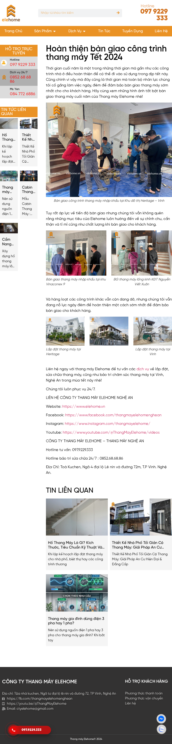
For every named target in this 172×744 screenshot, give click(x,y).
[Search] (118, 13)
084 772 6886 (22, 94)
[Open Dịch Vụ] (84, 31)
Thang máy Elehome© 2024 (86, 739)
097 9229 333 (154, 15)
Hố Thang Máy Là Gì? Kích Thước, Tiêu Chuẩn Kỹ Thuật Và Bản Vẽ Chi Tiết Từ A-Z (8, 137)
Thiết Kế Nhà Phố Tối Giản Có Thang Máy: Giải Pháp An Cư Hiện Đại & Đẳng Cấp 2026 (28, 137)
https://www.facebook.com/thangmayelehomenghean (113, 415)
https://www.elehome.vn (83, 407)
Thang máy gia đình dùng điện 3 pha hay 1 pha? (7, 190)
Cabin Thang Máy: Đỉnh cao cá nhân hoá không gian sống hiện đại (28, 190)
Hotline (147, 6)
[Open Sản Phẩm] (54, 31)
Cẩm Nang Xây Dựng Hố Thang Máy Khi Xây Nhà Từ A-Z (9, 242)
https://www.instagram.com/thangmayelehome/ (107, 424)
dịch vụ (143, 369)
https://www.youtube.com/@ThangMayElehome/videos (111, 433)
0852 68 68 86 (20, 79)
